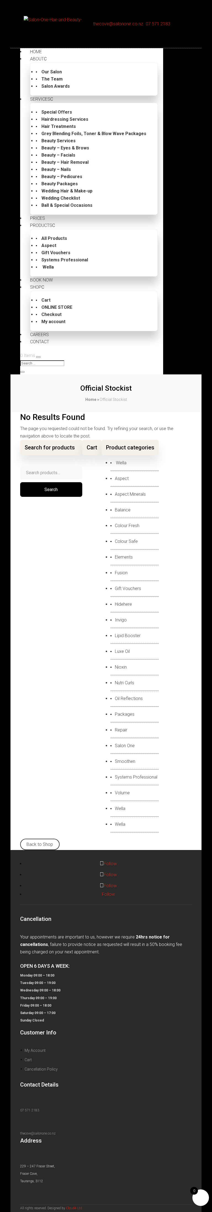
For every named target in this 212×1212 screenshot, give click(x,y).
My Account (35, 1050)
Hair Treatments (58, 126)
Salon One (125, 746)
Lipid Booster (128, 636)
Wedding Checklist (60, 198)
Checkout (51, 314)
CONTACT (39, 341)
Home (90, 399)
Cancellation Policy (41, 1069)
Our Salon (51, 71)
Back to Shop (39, 844)
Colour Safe (126, 541)
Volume (122, 793)
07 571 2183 (158, 23)
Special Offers (56, 112)
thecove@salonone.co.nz (118, 23)
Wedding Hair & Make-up (66, 191)
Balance (123, 510)
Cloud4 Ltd (74, 1208)
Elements (124, 557)
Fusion (121, 573)
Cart (46, 300)
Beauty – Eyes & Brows (65, 148)
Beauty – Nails (56, 169)
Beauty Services (58, 140)
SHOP (35, 287)
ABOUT (37, 58)
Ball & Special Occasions (66, 205)
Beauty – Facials (58, 155)
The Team (52, 79)
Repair (121, 730)
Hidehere (123, 604)
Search (51, 489)
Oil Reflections (129, 698)
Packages (124, 714)
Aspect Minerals (130, 494)
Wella (47, 267)
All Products (54, 238)
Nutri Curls (124, 683)
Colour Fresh (127, 526)
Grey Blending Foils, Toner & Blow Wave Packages (93, 133)
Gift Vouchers (55, 252)
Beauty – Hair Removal (65, 162)
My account (53, 321)
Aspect (48, 245)
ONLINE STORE (56, 307)
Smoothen (125, 761)
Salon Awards (55, 86)
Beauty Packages (59, 183)
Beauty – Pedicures (61, 176)
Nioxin (121, 667)
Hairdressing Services (64, 119)
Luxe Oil (122, 651)
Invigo (121, 620)
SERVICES (40, 99)
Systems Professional (64, 259)
